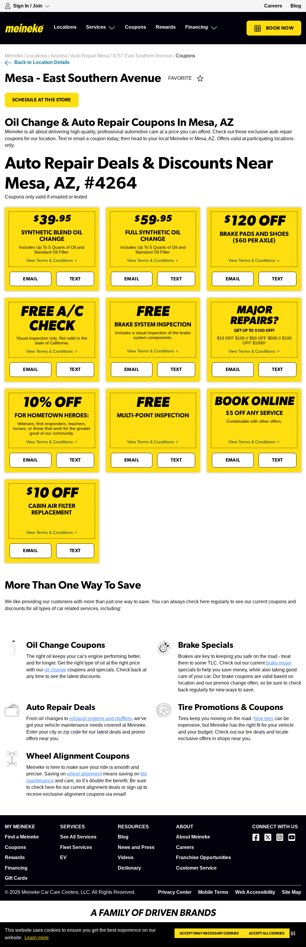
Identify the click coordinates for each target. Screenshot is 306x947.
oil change (55, 669)
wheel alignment (84, 773)
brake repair (278, 662)
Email (30, 279)
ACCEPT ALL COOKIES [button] (266, 933)
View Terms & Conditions (49, 260)
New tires (263, 718)
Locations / (39, 55)
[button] (294, 933)
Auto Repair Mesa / (92, 55)
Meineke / (16, 55)
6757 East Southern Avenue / (144, 55)
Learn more (37, 937)
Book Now (280, 28)
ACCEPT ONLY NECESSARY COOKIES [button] (209, 933)
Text (75, 279)
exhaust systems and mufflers (100, 718)
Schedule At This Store (41, 99)
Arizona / (61, 55)
